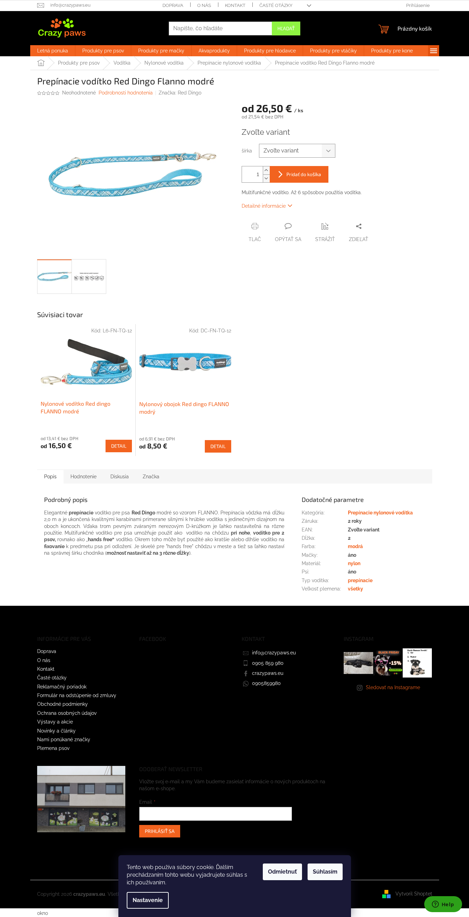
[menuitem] (52, 50)
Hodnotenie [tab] (83, 476)
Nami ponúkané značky (63, 739)
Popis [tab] (50, 476)
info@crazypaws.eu (274, 652)
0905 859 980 (268, 663)
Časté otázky (275, 5)
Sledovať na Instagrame (393, 687)
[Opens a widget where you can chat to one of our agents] (443, 905)
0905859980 (266, 683)
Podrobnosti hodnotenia (126, 93)
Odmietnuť (282, 871)
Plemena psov (53, 748)
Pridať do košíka (303, 174)
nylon (354, 563)
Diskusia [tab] (119, 476)
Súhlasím (325, 871)
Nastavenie (148, 900)
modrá (355, 546)
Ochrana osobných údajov (67, 713)
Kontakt (235, 5)
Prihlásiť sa (160, 831)
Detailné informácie (264, 206)
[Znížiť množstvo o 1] (266, 178)
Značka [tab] (151, 476)
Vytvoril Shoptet (413, 894)
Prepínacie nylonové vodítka (380, 512)
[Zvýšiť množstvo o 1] (266, 170)
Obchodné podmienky (62, 704)
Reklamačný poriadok (61, 686)
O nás (204, 5)
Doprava (172, 5)
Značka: (180, 93)
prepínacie (360, 580)
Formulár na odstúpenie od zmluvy (76, 695)
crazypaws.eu (267, 673)
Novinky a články (56, 731)
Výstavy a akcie (55, 722)
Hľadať (286, 28)
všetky (355, 589)
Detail (118, 446)
